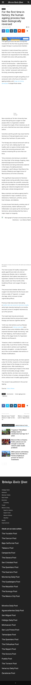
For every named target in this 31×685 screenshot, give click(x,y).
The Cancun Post (9, 538)
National (4, 492)
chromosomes (10, 394)
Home (3, 6)
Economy (6, 502)
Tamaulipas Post (9, 635)
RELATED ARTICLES (8, 425)
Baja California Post (10, 543)
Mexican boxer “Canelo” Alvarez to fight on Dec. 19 (8, 417)
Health (7, 6)
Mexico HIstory (8, 515)
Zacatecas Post (8, 673)
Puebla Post (7, 659)
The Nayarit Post (9, 649)
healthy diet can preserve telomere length (15, 305)
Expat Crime (7, 513)
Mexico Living (5, 507)
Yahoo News (10, 388)
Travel (3, 505)
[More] (27, 31)
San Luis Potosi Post (10, 630)
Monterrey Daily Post (11, 577)
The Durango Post (9, 591)
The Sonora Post (9, 654)
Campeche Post (8, 553)
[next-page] (5, 464)
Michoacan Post (9, 625)
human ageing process (20, 394)
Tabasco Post (7, 548)
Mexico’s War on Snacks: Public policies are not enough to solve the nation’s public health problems (19, 443)
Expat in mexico (8, 510)
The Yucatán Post (9, 533)
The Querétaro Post (10, 567)
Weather (6, 518)
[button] (3, 2)
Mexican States (6, 495)
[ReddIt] (23, 31)
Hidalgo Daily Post (9, 620)
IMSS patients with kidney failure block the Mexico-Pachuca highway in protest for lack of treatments (19, 455)
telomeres (4, 396)
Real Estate (5, 497)
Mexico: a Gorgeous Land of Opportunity (23, 417)
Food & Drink (5, 523)
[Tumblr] (11, 31)
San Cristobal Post (9, 562)
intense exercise (18, 327)
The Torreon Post (9, 663)
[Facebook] (3, 31)
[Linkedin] (15, 31)
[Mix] (19, 31)
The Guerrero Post (9, 572)
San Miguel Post (9, 615)
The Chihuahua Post (10, 644)
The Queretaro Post (10, 639)
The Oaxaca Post (9, 558)
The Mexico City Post (11, 596)
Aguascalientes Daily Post (13, 610)
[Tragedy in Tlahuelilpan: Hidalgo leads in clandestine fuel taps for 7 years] (6, 432)
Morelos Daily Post (10, 606)
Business (4, 500)
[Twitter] (7, 31)
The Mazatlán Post (10, 587)
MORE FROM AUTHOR (22, 425)
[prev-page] (3, 464)
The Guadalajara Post (11, 582)
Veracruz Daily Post (10, 668)
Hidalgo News (6, 490)
